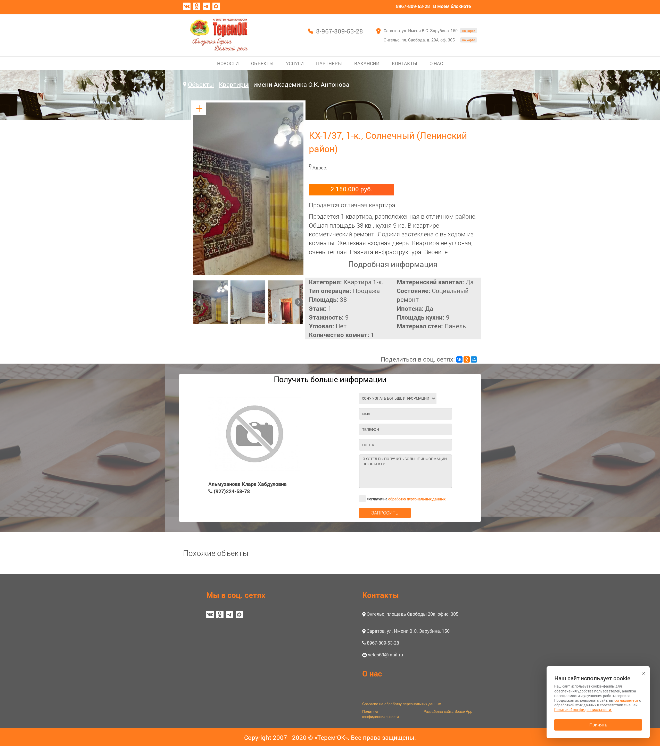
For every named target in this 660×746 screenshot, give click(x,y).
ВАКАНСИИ (367, 63)
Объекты (201, 84)
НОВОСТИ (228, 63)
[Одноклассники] (467, 359)
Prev (199, 302)
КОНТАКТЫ (404, 63)
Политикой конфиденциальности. (583, 710)
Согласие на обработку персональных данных (401, 703)
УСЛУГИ (295, 63)
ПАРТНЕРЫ (329, 63)
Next (299, 302)
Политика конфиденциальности (380, 714)
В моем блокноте (452, 6)
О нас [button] (372, 673)
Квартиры (234, 84)
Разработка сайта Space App (448, 711)
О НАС (436, 63)
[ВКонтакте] (459, 359)
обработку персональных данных (417, 498)
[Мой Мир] (474, 359)
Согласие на (406, 498)
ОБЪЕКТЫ (262, 63)
